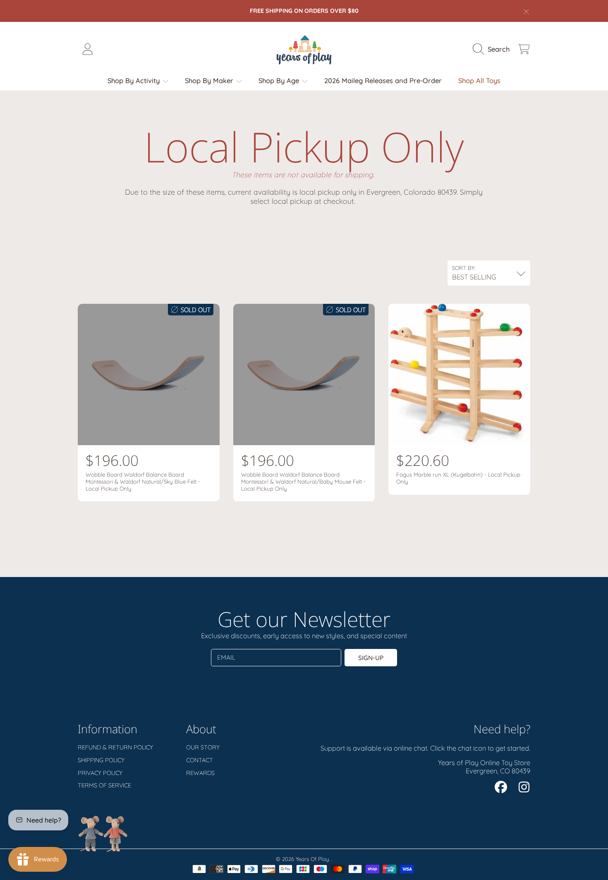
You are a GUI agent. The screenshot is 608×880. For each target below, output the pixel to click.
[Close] (526, 11)
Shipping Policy (101, 760)
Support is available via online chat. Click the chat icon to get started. (425, 748)
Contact (199, 760)
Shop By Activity (135, 80)
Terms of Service (104, 785)
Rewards (200, 773)
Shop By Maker (210, 80)
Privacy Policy (100, 773)
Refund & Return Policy (115, 747)
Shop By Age (280, 80)
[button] (493, 49)
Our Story (203, 747)
